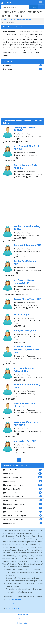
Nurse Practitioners (13, 599)
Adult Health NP (23, 470)
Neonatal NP (23, 508)
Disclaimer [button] (23, 619)
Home (3, 20)
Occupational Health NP (23, 519)
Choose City (7, 61)
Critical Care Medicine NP (23, 496)
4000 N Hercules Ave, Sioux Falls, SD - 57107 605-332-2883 (22, 429)
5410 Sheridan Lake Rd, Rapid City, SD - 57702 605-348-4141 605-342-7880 (22, 287)
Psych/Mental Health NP (23, 485)
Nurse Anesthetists (13, 608)
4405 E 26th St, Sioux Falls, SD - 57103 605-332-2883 (22, 391)
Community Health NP (23, 512)
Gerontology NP (23, 500)
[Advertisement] (22, 95)
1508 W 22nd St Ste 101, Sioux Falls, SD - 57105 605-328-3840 (22, 355)
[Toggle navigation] (41, 2)
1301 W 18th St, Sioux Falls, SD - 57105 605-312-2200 (26, 447)
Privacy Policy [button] (22, 623)
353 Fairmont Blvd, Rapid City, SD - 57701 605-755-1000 (27, 320)
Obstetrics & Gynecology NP (23, 516)
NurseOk (8, 2)
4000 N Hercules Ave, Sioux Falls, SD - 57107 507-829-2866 (22, 410)
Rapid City (22, 65)
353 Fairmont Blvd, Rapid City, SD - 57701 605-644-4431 (22, 268)
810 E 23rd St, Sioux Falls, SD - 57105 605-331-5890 (28, 374)
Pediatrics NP (23, 481)
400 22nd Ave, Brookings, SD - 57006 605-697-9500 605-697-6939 (28, 171)
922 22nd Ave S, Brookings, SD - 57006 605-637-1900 (22, 153)
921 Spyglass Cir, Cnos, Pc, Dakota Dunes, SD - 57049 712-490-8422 (22, 233)
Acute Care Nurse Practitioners (19, 20)
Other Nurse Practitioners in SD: (15, 466)
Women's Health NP (23, 489)
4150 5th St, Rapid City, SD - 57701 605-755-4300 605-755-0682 (27, 303)
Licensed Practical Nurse (15, 604)
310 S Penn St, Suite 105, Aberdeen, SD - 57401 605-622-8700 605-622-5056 (22, 134)
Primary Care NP (23, 493)
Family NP (23, 474)
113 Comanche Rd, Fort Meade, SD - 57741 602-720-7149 (27, 251)
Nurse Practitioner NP (23, 477)
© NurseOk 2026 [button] (23, 615)
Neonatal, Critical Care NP (23, 504)
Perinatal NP (23, 523)
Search (33, 7)
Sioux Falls (22, 69)
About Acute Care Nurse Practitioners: (17, 27)
